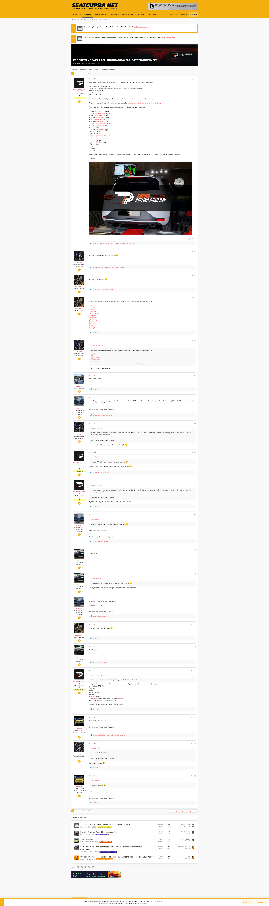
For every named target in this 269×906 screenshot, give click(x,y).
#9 (195, 452)
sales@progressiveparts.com (157, 684)
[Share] (192, 79)
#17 (195, 670)
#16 (195, 646)
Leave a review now (168, 37)
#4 (195, 298)
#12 (195, 550)
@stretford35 (100, 123)
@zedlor (91, 326)
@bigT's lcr (100, 117)
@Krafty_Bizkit (94, 313)
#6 (195, 375)
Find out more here (140, 27)
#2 (195, 252)
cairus (82, 834)
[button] (80, 14)
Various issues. (86, 839)
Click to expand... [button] (142, 364)
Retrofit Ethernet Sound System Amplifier (98, 832)
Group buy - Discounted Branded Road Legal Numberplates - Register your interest (117, 857)
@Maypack (100, 119)
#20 (194, 776)
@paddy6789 (100, 113)
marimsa (187, 826)
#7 (195, 397)
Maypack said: (95, 428)
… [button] (81, 73)
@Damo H (98, 111)
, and (102, 472)
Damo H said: (95, 457)
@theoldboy (93, 320)
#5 (195, 341)
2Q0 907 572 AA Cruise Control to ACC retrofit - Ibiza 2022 (106, 825)
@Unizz (98, 142)
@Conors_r (92, 307)
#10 (195, 481)
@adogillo (98, 115)
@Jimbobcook (94, 311)
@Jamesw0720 (101, 136)
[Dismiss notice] (194, 27)
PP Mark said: (95, 578)
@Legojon (92, 315)
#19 (195, 743)
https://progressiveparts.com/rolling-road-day (145, 103)
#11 (195, 515)
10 (84, 73)
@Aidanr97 (99, 125)
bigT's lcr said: (95, 675)
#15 (195, 624)
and (108, 267)
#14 (195, 598)
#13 (195, 574)
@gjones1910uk (94, 309)
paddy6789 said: (96, 345)
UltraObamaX (84, 841)
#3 (195, 276)
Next (89, 73)
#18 (195, 717)
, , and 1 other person (113, 243)
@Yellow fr (99, 121)
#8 (195, 423)
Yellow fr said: (95, 748)
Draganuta (83, 827)
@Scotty (100, 130)
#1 (195, 79)
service (94, 698)
